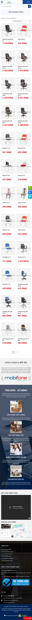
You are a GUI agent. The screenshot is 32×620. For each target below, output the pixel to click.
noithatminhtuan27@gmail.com (10, 600)
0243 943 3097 (19, 598)
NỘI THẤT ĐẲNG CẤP (16, 435)
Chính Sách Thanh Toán (7, 551)
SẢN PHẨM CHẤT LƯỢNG (16, 415)
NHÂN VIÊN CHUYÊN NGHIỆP (16, 457)
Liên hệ (28, 2)
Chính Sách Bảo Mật (6, 549)
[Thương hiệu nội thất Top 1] (9, 1)
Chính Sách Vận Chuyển (7, 558)
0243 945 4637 (11, 598)
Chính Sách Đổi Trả (6, 556)
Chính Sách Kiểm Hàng (7, 560)
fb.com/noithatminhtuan (9, 602)
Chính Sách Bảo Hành (7, 554)
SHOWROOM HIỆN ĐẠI (16, 479)
